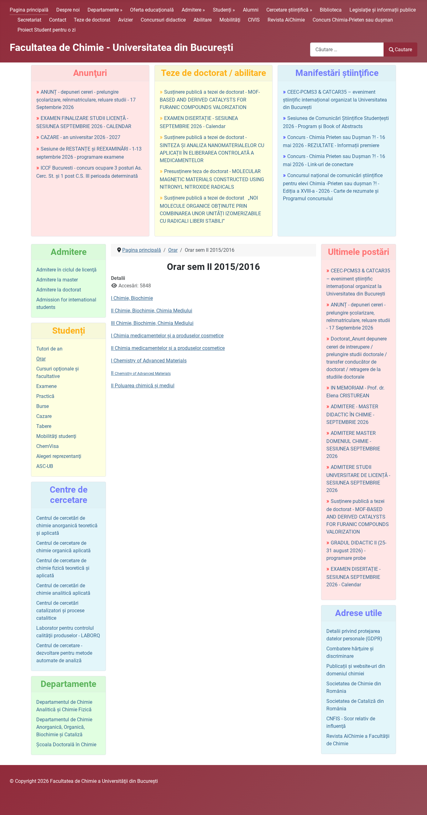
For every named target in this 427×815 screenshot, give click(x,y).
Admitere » (193, 10)
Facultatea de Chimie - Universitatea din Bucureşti (121, 47)
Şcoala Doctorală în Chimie (66, 745)
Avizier (125, 20)
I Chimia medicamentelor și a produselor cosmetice (167, 336)
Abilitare (202, 20)
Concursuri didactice (163, 20)
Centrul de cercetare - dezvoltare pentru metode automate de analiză (64, 653)
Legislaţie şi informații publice (382, 10)
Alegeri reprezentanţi (58, 456)
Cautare (403, 49)
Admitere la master (57, 280)
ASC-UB (44, 466)
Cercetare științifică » (289, 10)
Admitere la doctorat (58, 290)
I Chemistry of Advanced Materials (149, 361)
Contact (57, 20)
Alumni (251, 10)
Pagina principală (29, 10)
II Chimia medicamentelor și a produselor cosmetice (168, 348)
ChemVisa (47, 446)
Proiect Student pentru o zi (47, 30)
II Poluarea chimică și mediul (142, 386)
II (141, 373)
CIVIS (254, 20)
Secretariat (29, 20)
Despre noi (68, 10)
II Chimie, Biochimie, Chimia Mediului (151, 311)
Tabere (43, 426)
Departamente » (105, 10)
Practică (45, 396)
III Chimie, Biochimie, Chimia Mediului (152, 323)
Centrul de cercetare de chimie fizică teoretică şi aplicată (62, 568)
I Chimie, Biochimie (132, 298)
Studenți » (224, 10)
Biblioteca (331, 10)
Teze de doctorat (92, 20)
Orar (41, 359)
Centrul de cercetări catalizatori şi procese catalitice (60, 610)
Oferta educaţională (152, 10)
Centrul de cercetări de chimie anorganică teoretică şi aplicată (67, 525)
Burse (42, 406)
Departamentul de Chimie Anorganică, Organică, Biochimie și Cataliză (64, 727)
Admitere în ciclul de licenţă (66, 270)
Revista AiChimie (286, 20)
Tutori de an (49, 349)
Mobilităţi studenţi (56, 436)
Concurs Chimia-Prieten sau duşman (353, 20)
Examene (46, 386)
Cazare (44, 416)
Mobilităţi (229, 20)
